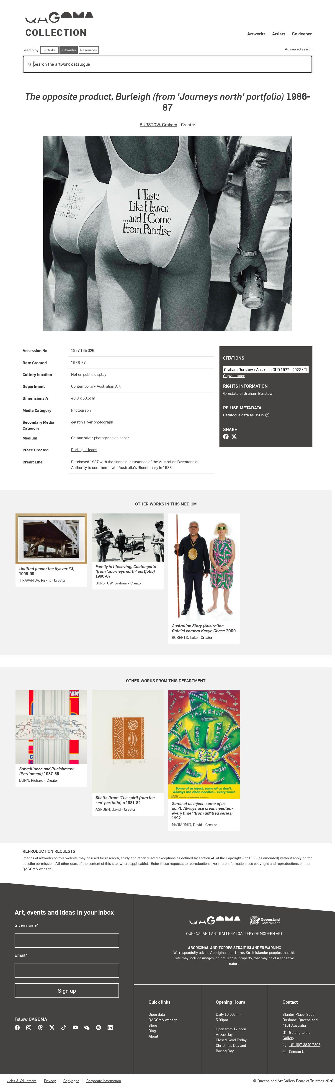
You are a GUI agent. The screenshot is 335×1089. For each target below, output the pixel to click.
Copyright (71, 1080)
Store (153, 1025)
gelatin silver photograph (92, 421)
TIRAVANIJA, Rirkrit (35, 580)
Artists (278, 34)
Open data (157, 1014)
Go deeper (302, 34)
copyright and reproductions (276, 863)
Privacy (50, 1080)
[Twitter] (234, 436)
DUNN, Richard (31, 780)
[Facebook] (226, 436)
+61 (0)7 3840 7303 (304, 1044)
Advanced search (298, 49)
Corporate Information (103, 1080)
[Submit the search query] (26, 64)
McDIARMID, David (187, 824)
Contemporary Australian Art (96, 386)
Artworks (256, 34)
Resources (88, 49)
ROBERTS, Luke (185, 637)
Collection (56, 32)
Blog (152, 1030)
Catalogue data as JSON (243, 414)
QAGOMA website (163, 1019)
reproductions (199, 863)
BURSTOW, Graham (158, 124)
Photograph (81, 410)
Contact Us (297, 1051)
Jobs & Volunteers (21, 1080)
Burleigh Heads (84, 449)
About (153, 1036)
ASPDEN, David (108, 809)
